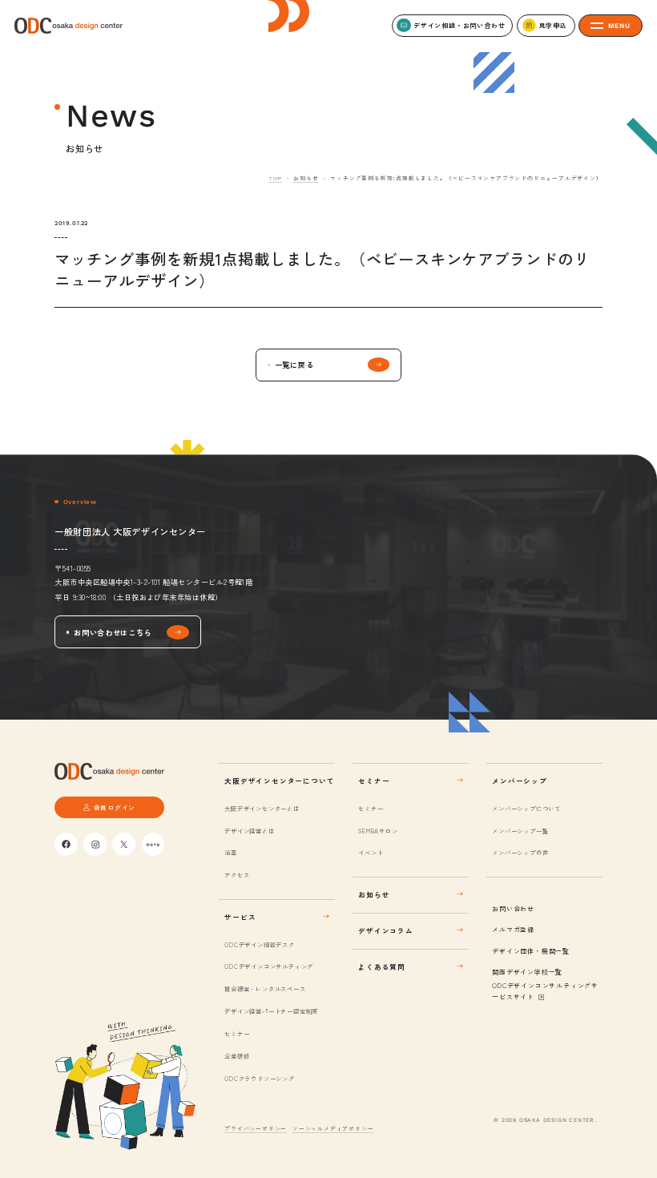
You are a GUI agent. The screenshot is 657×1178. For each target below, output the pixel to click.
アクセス (236, 874)
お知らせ (305, 178)
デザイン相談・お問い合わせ (459, 25)
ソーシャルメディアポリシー (332, 1128)
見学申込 (552, 25)
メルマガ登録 (513, 929)
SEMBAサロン (377, 830)
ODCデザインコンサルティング (268, 966)
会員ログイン (115, 807)
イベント (370, 852)
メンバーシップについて (526, 808)
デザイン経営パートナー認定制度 (271, 1011)
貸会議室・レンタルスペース (264, 988)
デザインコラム (385, 930)
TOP (274, 178)
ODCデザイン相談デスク (259, 944)
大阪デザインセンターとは (261, 808)
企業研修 (236, 1055)
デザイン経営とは (249, 830)
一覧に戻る (294, 364)
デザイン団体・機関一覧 (531, 950)
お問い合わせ (513, 908)
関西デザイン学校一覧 (527, 971)
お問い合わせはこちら (112, 632)
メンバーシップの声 (520, 852)
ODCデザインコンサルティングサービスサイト (545, 991)
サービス (240, 917)
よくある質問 (381, 966)
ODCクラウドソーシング (259, 1078)
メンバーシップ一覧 (520, 830)
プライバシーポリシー (255, 1128)
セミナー (236, 1033)
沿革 (230, 852)
